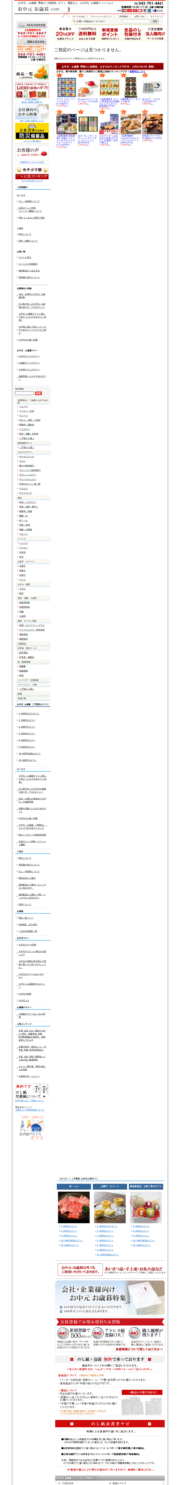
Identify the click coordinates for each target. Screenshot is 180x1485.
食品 (20, 498)
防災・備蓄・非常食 (28, 434)
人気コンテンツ (24, 1024)
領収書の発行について (29, 277)
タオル (22, 589)
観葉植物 (23, 671)
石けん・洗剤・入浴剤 (29, 420)
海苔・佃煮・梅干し (28, 507)
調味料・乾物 (25, 511)
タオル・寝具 (24, 584)
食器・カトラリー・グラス (32, 625)
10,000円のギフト (28, 760)
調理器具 (23, 639)
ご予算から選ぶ (26, 438)
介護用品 (22, 643)
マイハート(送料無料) (30, 470)
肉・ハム (23, 520)
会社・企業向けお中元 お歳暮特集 (32, 296)
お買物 (20, 911)
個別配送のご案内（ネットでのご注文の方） (32, 886)
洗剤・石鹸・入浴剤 (27, 598)
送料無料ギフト (25, 443)
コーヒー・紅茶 (26, 411)
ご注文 (20, 851)
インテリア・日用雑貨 (28, 680)
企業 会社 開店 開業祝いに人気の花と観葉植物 (32, 1058)
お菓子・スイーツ (26, 561)
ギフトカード (25, 493)
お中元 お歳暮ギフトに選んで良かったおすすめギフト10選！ (32, 317)
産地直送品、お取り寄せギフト (146, 1186)
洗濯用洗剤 (24, 607)
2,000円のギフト (27, 727)
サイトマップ (156, 16)
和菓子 (22, 570)
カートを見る (25, 257)
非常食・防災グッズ (27, 648)
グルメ (22, 461)
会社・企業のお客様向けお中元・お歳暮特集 (32, 800)
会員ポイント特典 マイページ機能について (30, 209)
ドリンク (22, 539)
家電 (20, 694)
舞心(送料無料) (26, 465)
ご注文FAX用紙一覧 (28, 931)
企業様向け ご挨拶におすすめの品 (33, 401)
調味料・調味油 (26, 424)
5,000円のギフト (27, 747)
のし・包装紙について (29, 201)
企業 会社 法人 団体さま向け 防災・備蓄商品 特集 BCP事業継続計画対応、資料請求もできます (32, 1035)
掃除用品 (23, 634)
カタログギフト (25, 452)
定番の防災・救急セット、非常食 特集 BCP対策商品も (32, 1048)
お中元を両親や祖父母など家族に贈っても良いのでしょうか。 (32, 964)
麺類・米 (23, 516)
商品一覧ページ (26, 918)
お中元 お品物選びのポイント (32, 985)
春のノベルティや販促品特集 (32, 835)
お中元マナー (23, 938)
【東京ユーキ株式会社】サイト (30, 1110)
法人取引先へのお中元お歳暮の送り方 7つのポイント (32, 790)
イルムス (23, 488)
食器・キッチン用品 (27, 621)
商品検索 (19, 389)
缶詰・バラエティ (27, 502)
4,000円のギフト (27, 740)
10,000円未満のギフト (30, 753)
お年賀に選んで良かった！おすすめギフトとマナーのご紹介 (32, 330)
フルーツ (23, 534)
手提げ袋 (22, 698)
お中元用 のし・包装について (29, 1100)
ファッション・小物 (27, 684)
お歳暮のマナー (24, 1007)
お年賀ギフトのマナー (29, 369)
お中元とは (24, 1000)
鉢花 (21, 675)
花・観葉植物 (24, 662)
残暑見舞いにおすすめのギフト (32, 378)
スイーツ (23, 415)
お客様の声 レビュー (29, 1076)
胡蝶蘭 (22, 666)
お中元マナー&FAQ (27, 945)
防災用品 (23, 652)
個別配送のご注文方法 (29, 271)
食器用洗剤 (24, 602)
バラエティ (24, 429)
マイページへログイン (101, 16)
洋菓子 (22, 566)
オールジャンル (26, 456)
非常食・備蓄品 (26, 657)
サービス (21, 769)
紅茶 (21, 557)
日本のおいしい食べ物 (29, 484)
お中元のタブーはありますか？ (31, 976)
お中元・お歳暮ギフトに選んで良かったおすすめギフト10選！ (32, 779)
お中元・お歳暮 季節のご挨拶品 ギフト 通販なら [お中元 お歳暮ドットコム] (65, 3)
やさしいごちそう (27, 475)
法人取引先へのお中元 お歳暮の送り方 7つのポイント (32, 305)
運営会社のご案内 (27, 878)
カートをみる (78, 16)
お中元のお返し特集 (28, 340)
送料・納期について (28, 241)
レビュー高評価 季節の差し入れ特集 (32, 1068)
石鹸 (21, 611)
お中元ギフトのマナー (29, 356)
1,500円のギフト (27, 720)
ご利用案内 (123, 16)
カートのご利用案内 (28, 264)
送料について (25, 904)
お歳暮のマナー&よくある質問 (32, 1015)
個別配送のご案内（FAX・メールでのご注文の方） (32, 896)
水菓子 (22, 575)
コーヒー (23, 548)
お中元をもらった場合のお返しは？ (32, 953)
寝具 (21, 593)
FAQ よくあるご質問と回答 (32, 218)
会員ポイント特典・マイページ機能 (32, 843)
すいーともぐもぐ (27, 479)
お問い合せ (139, 16)
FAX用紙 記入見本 (28, 924)
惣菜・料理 (24, 525)
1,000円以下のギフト (29, 713)
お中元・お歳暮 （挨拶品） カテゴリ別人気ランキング (33, 826)
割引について (25, 234)
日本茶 (22, 552)
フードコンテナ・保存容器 (32, 630)
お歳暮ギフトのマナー (29, 363)
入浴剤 (22, 616)
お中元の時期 (25, 994)
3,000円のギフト (27, 733)
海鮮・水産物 (25, 529)
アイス (22, 579)
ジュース (23, 406)
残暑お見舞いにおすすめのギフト (32, 810)
